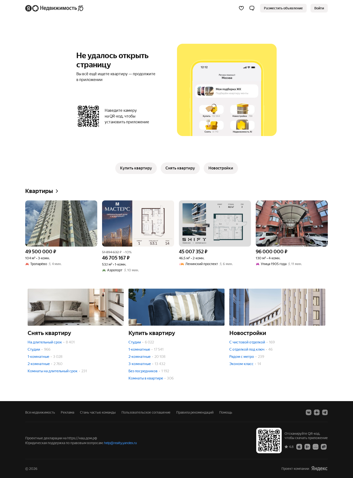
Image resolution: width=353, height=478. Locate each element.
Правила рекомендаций (194, 412)
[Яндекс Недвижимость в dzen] (317, 412)
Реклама (67, 412)
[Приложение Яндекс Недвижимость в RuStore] (324, 446)
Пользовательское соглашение (146, 412)
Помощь (225, 412)
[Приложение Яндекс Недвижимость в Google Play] (307, 446)
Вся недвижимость (40, 412)
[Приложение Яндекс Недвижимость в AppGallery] (315, 446)
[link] (319, 8)
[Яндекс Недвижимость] (54, 8)
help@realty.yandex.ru (120, 443)
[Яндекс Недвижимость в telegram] (325, 412)
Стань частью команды (98, 412)
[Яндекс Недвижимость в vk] (308, 412)
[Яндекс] (319, 468)
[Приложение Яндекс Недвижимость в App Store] (299, 446)
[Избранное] (241, 8)
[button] (252, 8)
